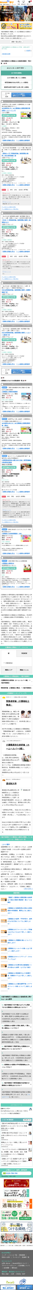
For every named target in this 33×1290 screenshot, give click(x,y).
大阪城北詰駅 (6, 54)
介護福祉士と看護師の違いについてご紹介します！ (20, 941)
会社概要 (6, 1268)
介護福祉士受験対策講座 (10, 391)
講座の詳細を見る (9, 140)
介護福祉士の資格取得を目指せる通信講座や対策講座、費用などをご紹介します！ (20, 910)
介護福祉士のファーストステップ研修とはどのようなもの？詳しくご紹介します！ (20, 932)
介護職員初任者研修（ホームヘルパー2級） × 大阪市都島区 (15, 681)
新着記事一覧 (27, 1119)
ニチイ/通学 (6, 844)
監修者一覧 (25, 1257)
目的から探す (6, 1257)
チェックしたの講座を (25, 1287)
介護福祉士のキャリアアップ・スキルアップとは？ (20, 958)
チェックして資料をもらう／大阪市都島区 (17, 101)
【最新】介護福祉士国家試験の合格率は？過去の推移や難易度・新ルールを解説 (20, 900)
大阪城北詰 (9, 663)
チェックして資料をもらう (12, 384)
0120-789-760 (11, 1173)
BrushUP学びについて (20, 1263)
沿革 (12, 1274)
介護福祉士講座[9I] (8, 563)
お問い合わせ (6, 1263)
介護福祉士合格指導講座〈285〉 (12, 533)
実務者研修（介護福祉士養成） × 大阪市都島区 (16, 688)
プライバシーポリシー (9, 1265)
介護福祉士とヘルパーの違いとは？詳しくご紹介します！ (20, 950)
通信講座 (22, 1255)
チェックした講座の (19, 94)
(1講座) (16, 87)
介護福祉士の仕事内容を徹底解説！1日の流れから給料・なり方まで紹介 (19, 966)
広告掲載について (24, 1265)
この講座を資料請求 (24, 140)
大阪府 (28, 50)
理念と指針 (5, 1274)
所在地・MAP (20, 1274)
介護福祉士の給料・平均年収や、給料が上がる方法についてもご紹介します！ (20, 921)
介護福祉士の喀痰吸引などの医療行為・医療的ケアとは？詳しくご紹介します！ (20, 975)
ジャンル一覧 (12, 1255)
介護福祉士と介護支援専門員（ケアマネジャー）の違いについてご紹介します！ (20, 986)
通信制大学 (11, 783)
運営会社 (14, 1268)
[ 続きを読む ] (28, 888)
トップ (4, 1255)
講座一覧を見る (17, 41)
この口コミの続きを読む (9, 207)
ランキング (16, 1257)
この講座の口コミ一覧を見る (10, 209)
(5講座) (16, 73)
